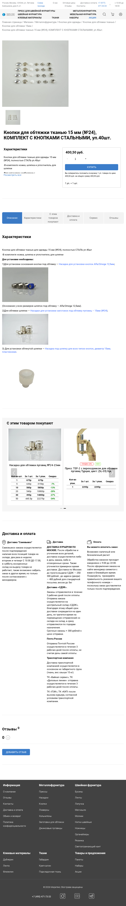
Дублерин (8, 859)
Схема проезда (41, 4)
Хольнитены (45, 816)
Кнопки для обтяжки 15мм (16, 26)
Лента (6, 865)
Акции (78, 871)
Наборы (74, 17)
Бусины (79, 791)
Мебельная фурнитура (83, 14)
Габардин (44, 859)
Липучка (79, 803)
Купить (91, 167)
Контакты (81, 6)
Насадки (43, 797)
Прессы (43, 791)
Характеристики (32, 218)
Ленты (78, 797)
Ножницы (80, 828)
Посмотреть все (12, 175)
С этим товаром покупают (53, 218)
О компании (9, 791)
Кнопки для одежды (70, 22)
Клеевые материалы (29, 17)
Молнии (79, 816)
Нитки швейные (83, 822)
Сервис (94, 218)
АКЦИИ (92, 17)
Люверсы (44, 810)
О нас (55, 3)
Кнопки (43, 803)
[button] (112, 472)
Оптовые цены (69, 3)
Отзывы (68, 6)
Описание (12, 218)
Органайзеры (82, 834)
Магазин (28, 22)
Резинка (79, 840)
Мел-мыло (80, 810)
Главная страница (12, 22)
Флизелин (8, 871)
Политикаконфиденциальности (14, 824)
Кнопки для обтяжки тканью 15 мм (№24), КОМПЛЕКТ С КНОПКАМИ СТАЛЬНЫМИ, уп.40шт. (52, 30)
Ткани (55, 17)
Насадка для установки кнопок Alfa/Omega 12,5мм (86, 264)
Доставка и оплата (88, 3)
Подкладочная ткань (50, 871)
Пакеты (79, 859)
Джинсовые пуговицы (50, 828)
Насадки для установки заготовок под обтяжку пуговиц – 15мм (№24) (68, 310)
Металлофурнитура (84, 11)
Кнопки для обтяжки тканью (98, 22)
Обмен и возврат (12, 816)
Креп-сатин (45, 865)
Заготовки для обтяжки (51, 822)
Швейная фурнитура (30, 14)
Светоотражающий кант (88, 846)
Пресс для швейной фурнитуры (36, 11)
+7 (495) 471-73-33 (41, 896)
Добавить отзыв (16, 752)
